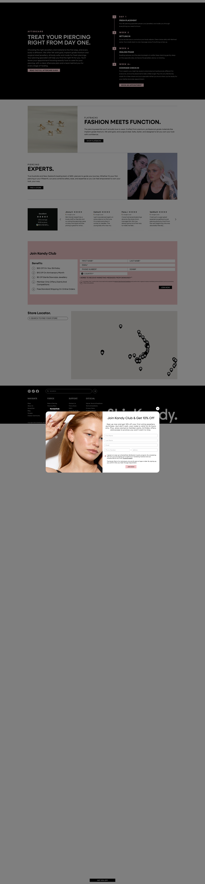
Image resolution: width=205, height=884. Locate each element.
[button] (157, 408)
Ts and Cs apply (127, 458)
